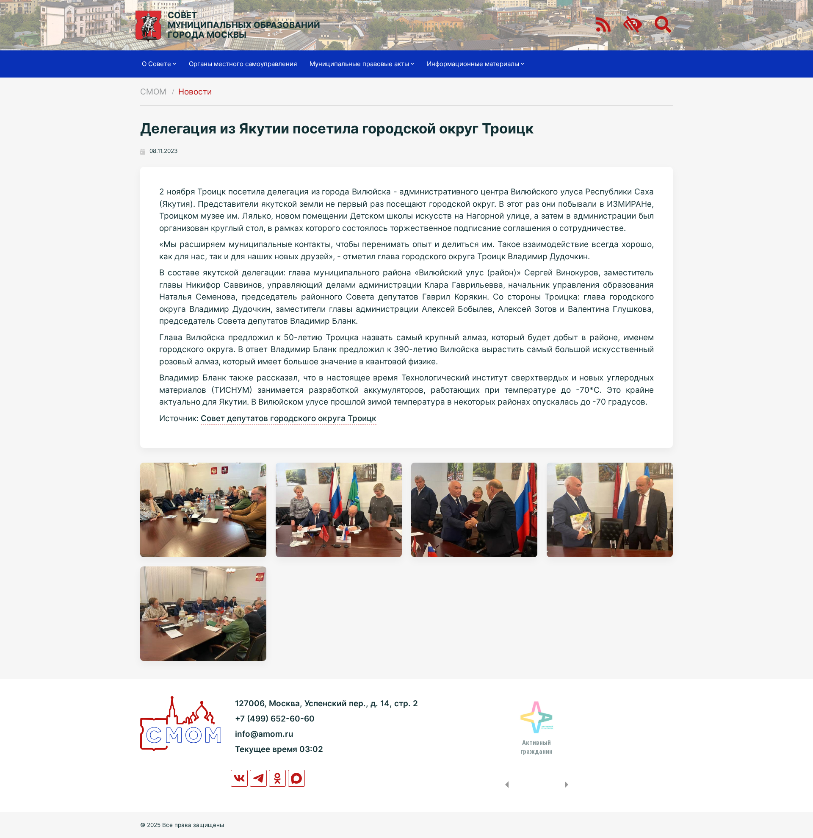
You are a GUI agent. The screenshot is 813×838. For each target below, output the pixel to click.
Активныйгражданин (536, 747)
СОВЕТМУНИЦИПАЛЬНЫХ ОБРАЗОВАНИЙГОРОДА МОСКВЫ (244, 25)
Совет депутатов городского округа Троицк (288, 418)
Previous (505, 784)
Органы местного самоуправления (243, 64)
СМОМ (153, 92)
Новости (195, 92)
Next (568, 784)
